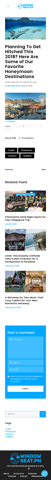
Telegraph (11, 121)
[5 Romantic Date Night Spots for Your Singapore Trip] (25, 201)
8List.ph (23, 476)
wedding (27, 156)
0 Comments (27, 138)
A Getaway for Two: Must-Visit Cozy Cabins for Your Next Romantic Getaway (24, 300)
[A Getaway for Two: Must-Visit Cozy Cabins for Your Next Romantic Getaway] (25, 281)
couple (11, 150)
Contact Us (18, 473)
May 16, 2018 (10, 138)
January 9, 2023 (12, 266)
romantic (12, 156)
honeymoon (26, 150)
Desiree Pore (14, 85)
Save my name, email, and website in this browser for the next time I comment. (26, 379)
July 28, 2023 (11, 224)
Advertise (32, 473)
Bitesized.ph (37, 476)
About (6, 473)
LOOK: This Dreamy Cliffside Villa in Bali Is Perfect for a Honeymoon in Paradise (22, 258)
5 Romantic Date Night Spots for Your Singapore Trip (25, 218)
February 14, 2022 (13, 307)
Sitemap (12, 476)
